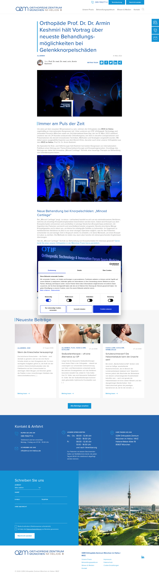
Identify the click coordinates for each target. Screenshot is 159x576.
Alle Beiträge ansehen (80, 406)
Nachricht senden (25, 536)
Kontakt (137, 10)
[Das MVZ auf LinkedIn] (143, 557)
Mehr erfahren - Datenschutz (50, 290)
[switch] (69, 300)
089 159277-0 (27, 436)
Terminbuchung (117, 2)
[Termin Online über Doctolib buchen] (155, 22)
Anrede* (18, 485)
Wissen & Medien (124, 10)
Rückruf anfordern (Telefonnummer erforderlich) (34, 526)
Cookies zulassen (106, 309)
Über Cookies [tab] (107, 270)
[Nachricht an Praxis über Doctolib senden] (155, 38)
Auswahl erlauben (79, 309)
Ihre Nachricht (21, 507)
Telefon (44, 499)
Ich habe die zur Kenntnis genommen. (38, 529)
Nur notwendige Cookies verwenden (53, 309)
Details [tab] (79, 270)
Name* (17, 492)
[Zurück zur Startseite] (39, 8)
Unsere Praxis (88, 10)
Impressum (108, 559)
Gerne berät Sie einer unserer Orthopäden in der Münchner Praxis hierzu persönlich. (78, 242)
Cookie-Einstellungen (111, 565)
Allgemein (41, 56)
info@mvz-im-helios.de (31, 451)
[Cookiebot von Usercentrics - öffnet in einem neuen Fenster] (111, 264)
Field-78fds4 (3, 473)
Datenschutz (108, 562)
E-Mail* (17, 499)
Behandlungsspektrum (105, 10)
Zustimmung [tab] (52, 270)
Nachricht (135, 2)
